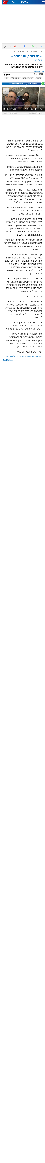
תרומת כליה (13, 78)
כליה (4, 78)
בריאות (36, 78)
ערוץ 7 (39, 51)
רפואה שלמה (31, 51)
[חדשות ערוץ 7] (23, 2)
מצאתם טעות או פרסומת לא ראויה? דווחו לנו (21, 356)
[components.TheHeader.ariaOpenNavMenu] (37, 2)
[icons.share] (4, 2)
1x (39, 109)
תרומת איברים (26, 78)
